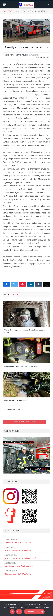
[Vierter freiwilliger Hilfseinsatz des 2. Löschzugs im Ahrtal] (26, 314)
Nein (19, 612)
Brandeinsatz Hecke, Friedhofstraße (18, 542)
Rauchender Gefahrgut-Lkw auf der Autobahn (23, 366)
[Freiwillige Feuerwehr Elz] (26, 4)
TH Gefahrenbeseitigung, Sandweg (17, 550)
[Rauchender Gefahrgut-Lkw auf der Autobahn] (26, 350)
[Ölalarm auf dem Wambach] (26, 384)
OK (12, 612)
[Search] (49, 5)
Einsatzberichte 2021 (42, 57)
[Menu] (4, 5)
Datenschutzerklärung (34, 612)
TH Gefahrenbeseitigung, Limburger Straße (20, 558)
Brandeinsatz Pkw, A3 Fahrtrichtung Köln (19, 566)
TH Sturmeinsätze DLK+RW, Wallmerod (19, 574)
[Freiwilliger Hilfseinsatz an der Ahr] (26, 31)
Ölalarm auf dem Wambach (15, 401)
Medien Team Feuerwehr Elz (15, 55)
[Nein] (49, 608)
